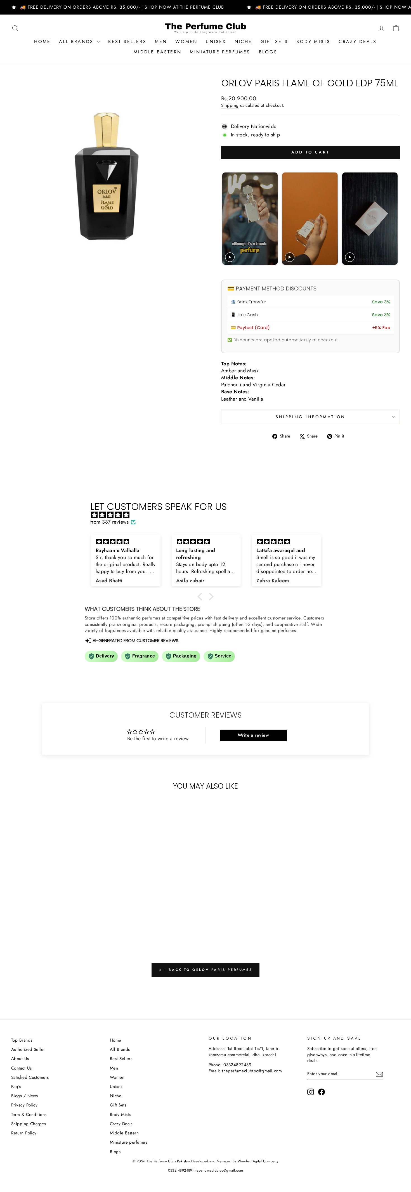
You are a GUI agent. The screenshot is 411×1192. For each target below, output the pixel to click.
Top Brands (21, 1040)
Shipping (230, 105)
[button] (201, 596)
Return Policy (24, 1133)
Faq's (16, 1087)
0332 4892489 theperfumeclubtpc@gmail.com (205, 1170)
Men (161, 41)
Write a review (253, 735)
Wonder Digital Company (258, 1161)
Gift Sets (274, 41)
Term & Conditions (29, 1114)
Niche (243, 41)
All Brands (77, 41)
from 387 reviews (109, 522)
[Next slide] (393, 218)
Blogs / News (24, 1096)
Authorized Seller (28, 1049)
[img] (208, 515)
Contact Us (21, 1068)
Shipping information (310, 417)
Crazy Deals (358, 41)
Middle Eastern (157, 52)
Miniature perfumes (220, 52)
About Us (20, 1059)
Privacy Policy (24, 1105)
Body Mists (313, 41)
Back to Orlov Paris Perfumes (209, 969)
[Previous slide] (227, 218)
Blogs (268, 52)
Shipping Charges (28, 1124)
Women (186, 41)
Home (42, 41)
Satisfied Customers (30, 1077)
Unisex (216, 41)
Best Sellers (127, 41)
